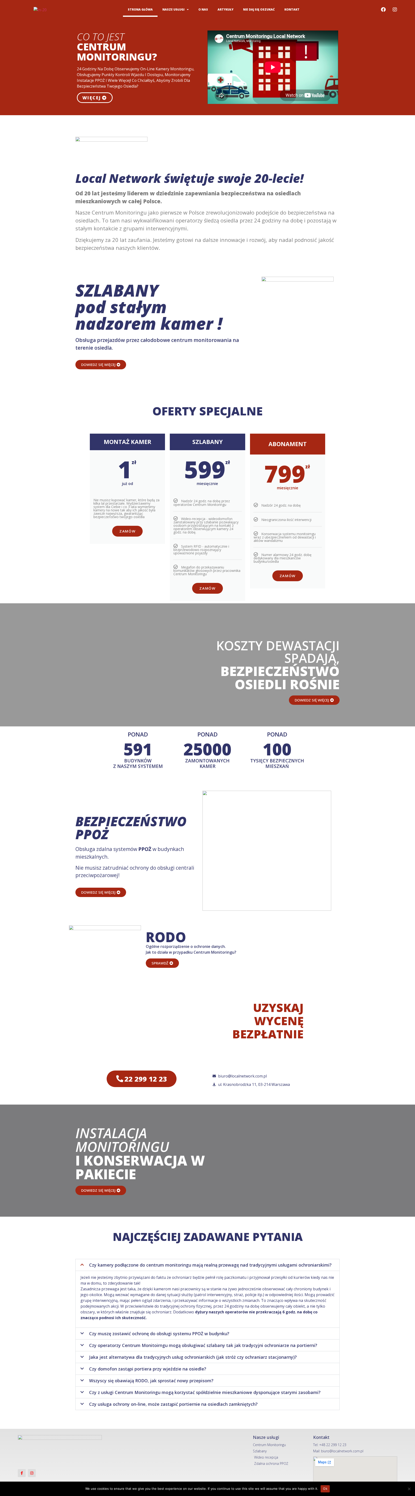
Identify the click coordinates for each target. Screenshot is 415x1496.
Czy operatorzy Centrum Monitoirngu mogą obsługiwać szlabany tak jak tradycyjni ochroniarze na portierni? (203, 1345)
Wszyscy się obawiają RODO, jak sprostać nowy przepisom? (151, 1380)
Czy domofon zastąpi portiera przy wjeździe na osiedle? (147, 1369)
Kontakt (291, 9)
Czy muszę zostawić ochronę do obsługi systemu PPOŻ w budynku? (159, 1333)
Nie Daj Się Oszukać (259, 9)
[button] (207, 1265)
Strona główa (140, 9)
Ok (325, 1488)
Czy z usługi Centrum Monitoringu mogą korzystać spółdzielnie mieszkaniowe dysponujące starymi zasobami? (205, 1392)
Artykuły (225, 9)
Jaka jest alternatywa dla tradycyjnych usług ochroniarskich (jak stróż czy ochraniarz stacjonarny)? (193, 1357)
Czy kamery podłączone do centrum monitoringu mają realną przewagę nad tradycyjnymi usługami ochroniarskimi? (210, 1265)
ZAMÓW (127, 531)
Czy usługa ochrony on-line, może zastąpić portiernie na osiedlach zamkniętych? (173, 1404)
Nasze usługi (173, 9)
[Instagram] (395, 9)
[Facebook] (383, 9)
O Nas (203, 9)
